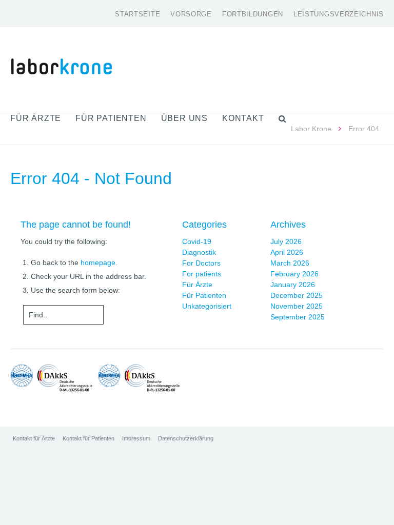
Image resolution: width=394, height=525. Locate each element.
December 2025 (296, 295)
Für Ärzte (197, 284)
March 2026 (289, 263)
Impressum (136, 438)
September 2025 (297, 317)
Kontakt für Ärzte (34, 438)
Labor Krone (311, 129)
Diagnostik (199, 252)
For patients (201, 274)
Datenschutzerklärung (185, 438)
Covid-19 (196, 241)
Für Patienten (204, 295)
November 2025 (296, 306)
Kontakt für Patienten (88, 438)
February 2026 (294, 274)
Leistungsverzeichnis (338, 14)
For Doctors (201, 263)
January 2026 (292, 284)
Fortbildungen (252, 14)
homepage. (99, 262)
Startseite (137, 14)
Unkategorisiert (206, 306)
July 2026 (286, 241)
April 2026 (286, 252)
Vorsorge (191, 14)
